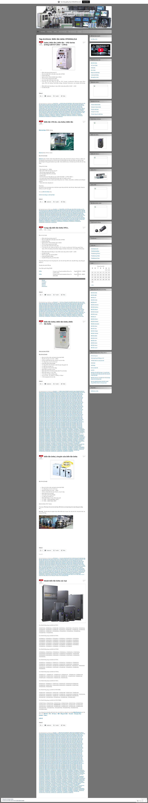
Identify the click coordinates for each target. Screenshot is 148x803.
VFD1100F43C (67, 442)
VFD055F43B (58, 440)
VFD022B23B (41, 777)
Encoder (71, 713)
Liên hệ (79, 31)
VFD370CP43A (81, 448)
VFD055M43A (69, 440)
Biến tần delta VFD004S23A (61, 395)
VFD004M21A (70, 429)
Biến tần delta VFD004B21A (74, 392)
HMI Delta (93, 67)
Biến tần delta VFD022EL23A (73, 214)
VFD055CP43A (81, 439)
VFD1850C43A (60, 445)
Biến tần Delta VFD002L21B (52, 105)
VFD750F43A (47, 451)
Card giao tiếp (77, 713)
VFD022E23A (70, 777)
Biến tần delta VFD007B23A (50, 396)
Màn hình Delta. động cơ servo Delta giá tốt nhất (51, 219)
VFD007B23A (63, 430)
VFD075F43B (70, 441)
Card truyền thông (95, 75)
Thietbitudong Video (95, 258)
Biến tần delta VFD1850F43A (61, 419)
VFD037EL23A (48, 222)
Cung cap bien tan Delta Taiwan (62, 311)
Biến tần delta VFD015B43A (60, 400)
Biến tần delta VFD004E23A (60, 393)
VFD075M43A (75, 441)
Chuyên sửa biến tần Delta (78, 216)
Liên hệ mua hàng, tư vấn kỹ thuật (46, 194)
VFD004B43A (75, 428)
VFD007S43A (58, 774)
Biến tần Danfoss (94, 307)
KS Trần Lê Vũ (94, 39)
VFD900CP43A (59, 451)
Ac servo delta (63, 558)
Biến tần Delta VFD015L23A (71, 107)
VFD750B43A (65, 450)
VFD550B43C (75, 449)
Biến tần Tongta (94, 331)
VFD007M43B (41, 774)
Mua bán (54, 732)
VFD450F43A (64, 449)
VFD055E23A (41, 440)
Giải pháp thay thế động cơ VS (97, 358)
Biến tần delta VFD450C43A (71, 424)
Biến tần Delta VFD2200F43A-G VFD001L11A (47, 110)
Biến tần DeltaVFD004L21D (65, 113)
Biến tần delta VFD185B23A (73, 419)
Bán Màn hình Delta (46, 559)
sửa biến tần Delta (70, 312)
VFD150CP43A (64, 444)
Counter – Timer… (43, 715)
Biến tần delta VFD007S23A (61, 399)
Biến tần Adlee (94, 335)
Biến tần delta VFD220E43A (50, 422)
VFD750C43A (76, 450)
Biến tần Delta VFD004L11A (63, 105)
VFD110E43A (58, 443)
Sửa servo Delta (54, 313)
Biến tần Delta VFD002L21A (49, 306)
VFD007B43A (69, 430)
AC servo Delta (94, 65)
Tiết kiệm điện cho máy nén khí (97, 360)
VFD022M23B (65, 778)
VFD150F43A (81, 444)
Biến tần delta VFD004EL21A (76, 211)
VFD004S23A (47, 430)
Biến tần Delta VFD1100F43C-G (63, 108)
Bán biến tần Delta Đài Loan (77, 209)
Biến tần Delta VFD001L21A (53, 104)
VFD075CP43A (47, 441)
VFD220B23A (47, 447)
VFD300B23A (81, 447)
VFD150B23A (47, 444)
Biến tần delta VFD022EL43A (50, 406)
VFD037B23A (52, 438)
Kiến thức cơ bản (94, 391)
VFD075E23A (53, 441)
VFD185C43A (47, 446)
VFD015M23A (47, 776)
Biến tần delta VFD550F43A (50, 426)
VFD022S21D (82, 778)
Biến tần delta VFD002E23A (75, 391)
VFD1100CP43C (55, 442)
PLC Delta (56, 312)
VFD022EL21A (72, 221)
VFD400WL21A (48, 116)
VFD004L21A (79, 114)
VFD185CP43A (53, 446)
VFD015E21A (47, 775)
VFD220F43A (76, 447)
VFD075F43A (64, 441)
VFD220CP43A (64, 447)
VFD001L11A (75, 313)
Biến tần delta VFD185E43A (60, 420)
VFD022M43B (76, 778)
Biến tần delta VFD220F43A (60, 422)
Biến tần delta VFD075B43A (71, 412)
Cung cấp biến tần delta (43, 217)
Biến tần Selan (94, 326)
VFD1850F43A (73, 445)
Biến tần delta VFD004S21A (50, 395)
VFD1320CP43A (76, 443)
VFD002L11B (52, 114)
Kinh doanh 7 (55, 302)
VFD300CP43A (53, 448)
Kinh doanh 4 (55, 558)
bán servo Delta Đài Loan (75, 559)
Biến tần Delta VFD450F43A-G (52, 112)
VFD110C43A (41, 443)
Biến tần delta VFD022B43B (60, 404)
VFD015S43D (75, 776)
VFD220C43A (58, 447)
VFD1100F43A (61, 442)
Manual (43, 280)
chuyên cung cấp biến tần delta (52, 216)
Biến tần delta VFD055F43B (71, 411)
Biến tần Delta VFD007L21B (49, 308)
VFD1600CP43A (48, 445)
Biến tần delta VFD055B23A (50, 410)
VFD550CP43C (54, 450)
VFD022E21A (64, 777)
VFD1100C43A (81, 441)
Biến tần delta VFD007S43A (71, 399)
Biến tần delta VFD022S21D (50, 407)
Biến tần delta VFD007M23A (72, 398)
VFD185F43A (64, 446)
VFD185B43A (41, 446)
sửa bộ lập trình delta (63, 312)
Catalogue (44, 281)
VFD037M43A (59, 439)
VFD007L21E (74, 115)
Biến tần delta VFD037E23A (60, 408)
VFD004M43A (82, 429)
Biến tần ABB (94, 295)
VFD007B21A (58, 430)
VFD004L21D (47, 115)
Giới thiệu (93, 365)
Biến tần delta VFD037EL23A (50, 215)
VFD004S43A (52, 430)
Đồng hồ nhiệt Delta (72, 316)
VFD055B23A (64, 439)
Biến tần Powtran (94, 321)
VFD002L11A (46, 114)
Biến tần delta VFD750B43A (61, 426)
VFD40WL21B (59, 116)
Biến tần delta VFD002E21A (65, 391)
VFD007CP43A (81, 430)
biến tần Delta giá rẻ (65, 560)
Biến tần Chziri (94, 338)
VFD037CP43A (70, 438)
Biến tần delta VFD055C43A (71, 410)
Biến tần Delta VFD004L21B (49, 106)
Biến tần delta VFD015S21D (50, 403)
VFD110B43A (78, 442)
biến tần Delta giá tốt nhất (64, 303)
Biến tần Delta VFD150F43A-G (54, 109)
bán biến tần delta (68, 209)
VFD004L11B (74, 114)
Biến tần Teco (94, 328)
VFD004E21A (81, 428)
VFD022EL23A (78, 221)
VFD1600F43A (54, 445)
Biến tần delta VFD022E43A (60, 405)
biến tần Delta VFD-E (57, 304)
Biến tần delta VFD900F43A (60, 427)
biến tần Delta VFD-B (73, 303)
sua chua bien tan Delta (74, 219)
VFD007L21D (69, 115)
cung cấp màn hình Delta (53, 217)
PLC (50, 713)
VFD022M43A (71, 778)
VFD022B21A (81, 776)
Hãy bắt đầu (86, 1)
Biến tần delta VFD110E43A (49, 416)
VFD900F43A (65, 451)
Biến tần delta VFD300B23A (71, 422)
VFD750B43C (70, 450)
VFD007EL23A (42, 221)
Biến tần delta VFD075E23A (50, 413)
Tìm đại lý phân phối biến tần (67, 313)
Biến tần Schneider (95, 323)
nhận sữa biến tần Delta (49, 312)
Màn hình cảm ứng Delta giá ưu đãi (55, 218)
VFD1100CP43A (48, 442)
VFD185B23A (79, 445)
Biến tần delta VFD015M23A (72, 402)
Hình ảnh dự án (72, 31)
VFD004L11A (68, 114)
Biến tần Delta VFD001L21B (64, 104)
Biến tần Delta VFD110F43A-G (75, 108)
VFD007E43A (52, 431)
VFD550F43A (59, 450)
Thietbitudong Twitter (95, 255)
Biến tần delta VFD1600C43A (71, 418)
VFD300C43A (47, 448)
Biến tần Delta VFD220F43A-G (62, 110)
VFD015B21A (63, 774)
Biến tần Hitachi (94, 309)
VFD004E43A (47, 429)
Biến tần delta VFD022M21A (61, 406)
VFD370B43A (70, 448)
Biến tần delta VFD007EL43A (50, 213)
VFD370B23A (64, 448)
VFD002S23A (64, 428)
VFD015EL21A (54, 221)
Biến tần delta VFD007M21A (61, 398)
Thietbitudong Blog (95, 251)
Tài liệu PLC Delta (95, 111)
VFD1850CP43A (67, 445)
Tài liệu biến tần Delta (95, 104)
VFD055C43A (75, 439)
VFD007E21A (41, 431)
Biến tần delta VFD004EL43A (52, 212)
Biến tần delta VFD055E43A (50, 411)
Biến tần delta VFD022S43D (61, 407)
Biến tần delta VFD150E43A (50, 418)
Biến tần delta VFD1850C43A (50, 419)
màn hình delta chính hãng (74, 218)
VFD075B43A (80, 440)
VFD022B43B (47, 777)
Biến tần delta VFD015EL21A (72, 213)
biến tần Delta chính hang (73, 210)
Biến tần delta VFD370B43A (71, 423)
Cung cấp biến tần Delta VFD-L (56, 228)
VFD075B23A (75, 440)
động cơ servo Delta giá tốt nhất (62, 575)
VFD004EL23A (65, 220)
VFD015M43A (53, 776)
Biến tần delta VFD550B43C (60, 425)
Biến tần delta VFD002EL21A (53, 211)
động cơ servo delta (80, 316)
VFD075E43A (58, 441)
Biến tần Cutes (94, 300)
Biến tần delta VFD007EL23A (72, 397)
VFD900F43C (70, 451)
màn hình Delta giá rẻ (75, 570)
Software (44, 283)
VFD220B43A (53, 447)
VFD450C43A (52, 449)
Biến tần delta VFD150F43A (60, 418)
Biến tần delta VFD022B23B (50, 404)
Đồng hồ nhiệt (64, 713)
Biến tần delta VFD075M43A (50, 414)
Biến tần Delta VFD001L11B (49, 305)
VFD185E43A (58, 446)
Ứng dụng (49, 31)
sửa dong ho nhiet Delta (78, 312)
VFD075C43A (41, 441)
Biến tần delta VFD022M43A (72, 406)
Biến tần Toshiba (94, 333)
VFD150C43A (58, 444)
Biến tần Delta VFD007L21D (49, 107)
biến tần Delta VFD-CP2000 (47, 304)
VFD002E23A (41, 428)
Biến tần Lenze (94, 314)
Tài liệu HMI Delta (95, 109)
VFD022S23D (41, 438)
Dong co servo (80, 311)
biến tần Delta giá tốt (44, 211)
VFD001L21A (41, 114)
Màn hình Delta (65, 218)
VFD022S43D (47, 438)
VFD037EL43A (54, 222)
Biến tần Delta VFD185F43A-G (78, 109)
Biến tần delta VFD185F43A (71, 420)
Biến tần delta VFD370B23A (60, 423)
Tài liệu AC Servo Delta (96, 107)
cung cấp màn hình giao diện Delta (64, 217)
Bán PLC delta (47, 210)
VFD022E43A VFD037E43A (78, 777)
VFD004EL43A (71, 220)
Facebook (93, 238)
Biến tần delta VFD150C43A (72, 417)
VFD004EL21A (59, 220)
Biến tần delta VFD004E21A (50, 393)
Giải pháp (43, 31)
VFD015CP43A (42, 775)
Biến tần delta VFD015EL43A (50, 214)
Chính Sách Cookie (20, 800)
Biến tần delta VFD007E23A (50, 397)
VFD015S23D (70, 776)
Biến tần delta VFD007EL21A (74, 212)
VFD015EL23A (60, 221)
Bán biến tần (62, 209)
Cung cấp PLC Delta (43, 569)
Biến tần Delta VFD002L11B (75, 104)
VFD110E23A (53, 443)
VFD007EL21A (77, 220)
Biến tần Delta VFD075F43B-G (51, 108)
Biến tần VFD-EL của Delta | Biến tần (58, 122)
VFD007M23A (82, 431)
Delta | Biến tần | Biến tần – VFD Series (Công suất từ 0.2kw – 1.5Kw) (59, 44)
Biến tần (41, 152)
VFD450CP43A (58, 449)
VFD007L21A (58, 115)
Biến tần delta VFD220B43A (73, 421)
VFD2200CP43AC (77, 446)
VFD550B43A (70, 449)
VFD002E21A (79, 427)
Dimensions (44, 286)
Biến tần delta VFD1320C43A (71, 416)
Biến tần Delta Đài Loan (49, 310)
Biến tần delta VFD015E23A (50, 401)
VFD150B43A (53, 444)
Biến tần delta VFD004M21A (72, 394)
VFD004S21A (41, 430)
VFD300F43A (58, 448)
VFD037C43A (64, 438)
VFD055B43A (70, 439)
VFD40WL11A (54, 116)
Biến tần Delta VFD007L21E (60, 107)
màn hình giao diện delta (64, 219)
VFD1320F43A (42, 444)
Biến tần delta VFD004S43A (71, 395)
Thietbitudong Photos (95, 253)
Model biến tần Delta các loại (55, 581)
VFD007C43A (74, 430)
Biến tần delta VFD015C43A (71, 400)
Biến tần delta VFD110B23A (50, 415)
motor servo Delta (64, 571)
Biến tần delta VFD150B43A (61, 417)
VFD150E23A (70, 444)
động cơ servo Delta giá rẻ (51, 575)
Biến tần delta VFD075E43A (60, 413)
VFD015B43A (75, 774)
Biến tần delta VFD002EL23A (65, 211)
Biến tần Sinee (94, 343)
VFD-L (40, 271)
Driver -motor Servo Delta (58, 569)
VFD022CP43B (58, 777)
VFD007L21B (63, 115)
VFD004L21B (41, 115)
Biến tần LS (93, 316)
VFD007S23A (52, 774)
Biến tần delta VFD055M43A (50, 412)
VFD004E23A (41, 429)
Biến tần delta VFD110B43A (61, 415)
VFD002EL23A (53, 220)
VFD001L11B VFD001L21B (75, 113)
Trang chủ (38, 31)
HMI (59, 713)
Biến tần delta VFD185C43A (50, 420)
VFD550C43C (41, 450)
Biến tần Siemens (94, 304)
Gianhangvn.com (94, 248)
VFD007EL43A (48, 221)
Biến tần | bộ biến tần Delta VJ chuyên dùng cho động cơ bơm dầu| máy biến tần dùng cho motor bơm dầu (100, 374)
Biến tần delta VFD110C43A (71, 415)
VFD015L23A (79, 115)
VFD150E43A (76, 444)
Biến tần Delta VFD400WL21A (64, 111)
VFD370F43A (41, 449)
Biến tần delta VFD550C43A (71, 425)
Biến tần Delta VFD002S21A (63, 392)
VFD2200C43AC (70, 446)
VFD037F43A (47, 439)
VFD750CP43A (42, 451)
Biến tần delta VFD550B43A (50, 425)
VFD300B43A (41, 448)
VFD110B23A (72, 442)
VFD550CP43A (47, 450)
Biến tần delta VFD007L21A (71, 106)
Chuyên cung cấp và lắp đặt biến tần (65, 216)
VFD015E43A (58, 775)
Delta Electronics (77, 712)
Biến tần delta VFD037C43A (50, 408)
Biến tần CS (93, 297)
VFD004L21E (52, 115)
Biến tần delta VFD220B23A (62, 421)
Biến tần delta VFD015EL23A (72, 563)
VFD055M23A (63, 440)
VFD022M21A (59, 778)
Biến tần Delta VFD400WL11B (53, 111)
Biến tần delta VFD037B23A (71, 407)
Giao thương (55, 103)
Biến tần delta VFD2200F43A (51, 421)
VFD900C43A (53, 451)
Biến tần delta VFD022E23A (50, 405)
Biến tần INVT (94, 302)
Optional (43, 284)
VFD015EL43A (66, 221)
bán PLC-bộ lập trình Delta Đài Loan (63, 559)
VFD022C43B (52, 777)
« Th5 (92, 285)
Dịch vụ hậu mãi (62, 31)
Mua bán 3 (55, 391)
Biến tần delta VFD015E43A (60, 401)
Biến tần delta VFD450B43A (60, 424)
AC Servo (54, 713)
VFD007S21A (47, 774)
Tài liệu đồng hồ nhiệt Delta (97, 114)
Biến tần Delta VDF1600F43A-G (66, 103)
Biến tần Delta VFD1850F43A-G (66, 109)
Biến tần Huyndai (94, 311)
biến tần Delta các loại (64, 210)
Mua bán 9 (55, 209)
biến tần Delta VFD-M (73, 304)
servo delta (59, 313)
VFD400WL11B (42, 116)
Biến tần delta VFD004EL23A (73, 561)
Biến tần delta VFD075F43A (71, 413)
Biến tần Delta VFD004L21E (60, 106)
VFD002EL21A (47, 220)
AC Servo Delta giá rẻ (64, 302)
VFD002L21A (57, 114)
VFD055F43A (52, 440)
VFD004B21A (70, 428)
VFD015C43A (80, 774)
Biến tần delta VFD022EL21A (61, 214)
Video (55, 31)
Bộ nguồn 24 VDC (95, 77)
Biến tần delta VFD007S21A (50, 399)
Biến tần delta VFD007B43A (60, 396)
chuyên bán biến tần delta (72, 215)
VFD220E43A (70, 447)
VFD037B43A (58, 438)
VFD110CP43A (47, 443)
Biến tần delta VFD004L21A (63, 212)
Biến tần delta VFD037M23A (72, 409)
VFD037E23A (75, 438)
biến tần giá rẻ (77, 310)
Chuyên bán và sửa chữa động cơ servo (74, 565)
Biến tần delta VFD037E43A (71, 408)
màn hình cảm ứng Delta (76, 217)
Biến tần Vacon (94, 345)
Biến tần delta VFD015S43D (71, 403)
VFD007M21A (76, 431)
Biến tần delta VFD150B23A (50, 417)
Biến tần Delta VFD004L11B (73, 105)
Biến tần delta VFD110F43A (60, 416)
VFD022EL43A (42, 222)
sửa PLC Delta (47, 313)
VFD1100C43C (42, 442)
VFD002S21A (59, 428)
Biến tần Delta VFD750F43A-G (76, 112)
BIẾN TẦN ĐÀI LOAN (50, 303)
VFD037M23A (53, 439)
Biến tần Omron (94, 319)
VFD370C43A (75, 448)
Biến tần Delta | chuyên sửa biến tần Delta (60, 457)
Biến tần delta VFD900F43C (71, 427)
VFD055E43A (47, 440)
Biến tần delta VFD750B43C (71, 426)
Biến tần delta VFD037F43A (61, 409)
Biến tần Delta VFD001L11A (78, 103)
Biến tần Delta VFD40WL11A (76, 111)
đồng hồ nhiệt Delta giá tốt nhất (64, 574)
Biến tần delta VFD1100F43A (72, 414)
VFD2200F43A (42, 447)
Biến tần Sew (94, 340)
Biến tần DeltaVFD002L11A (54, 113)
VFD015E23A (53, 775)
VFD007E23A (47, 431)
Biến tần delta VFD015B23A (50, 400)
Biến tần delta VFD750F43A (50, 427)
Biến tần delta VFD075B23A (61, 412)
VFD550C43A (81, 449)
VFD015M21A (41, 776)
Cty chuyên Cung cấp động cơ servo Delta (49, 567)
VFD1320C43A (70, 443)
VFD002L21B (63, 114)
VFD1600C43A (42, 445)
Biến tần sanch (94, 347)
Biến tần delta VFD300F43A (50, 423)
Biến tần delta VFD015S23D (61, 403)
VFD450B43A (47, 449)
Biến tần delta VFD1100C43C (61, 414)
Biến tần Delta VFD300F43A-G (74, 110)
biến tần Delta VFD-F (65, 304)
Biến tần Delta (42, 130)
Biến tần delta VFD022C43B (71, 404)
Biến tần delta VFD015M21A (61, 402)
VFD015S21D (64, 776)
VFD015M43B (58, 776)
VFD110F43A (64, 443)
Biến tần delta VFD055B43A (61, 410)
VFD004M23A (76, 429)
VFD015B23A (69, 774)
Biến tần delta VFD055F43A (60, 411)
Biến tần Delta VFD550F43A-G (64, 112)
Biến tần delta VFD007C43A (71, 396)
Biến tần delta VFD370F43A (50, 424)
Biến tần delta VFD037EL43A (61, 215)
